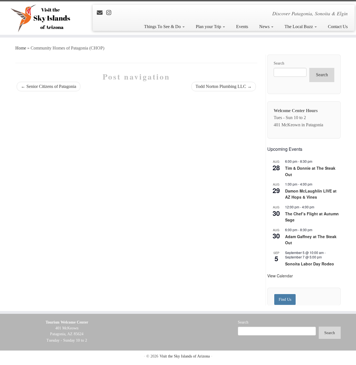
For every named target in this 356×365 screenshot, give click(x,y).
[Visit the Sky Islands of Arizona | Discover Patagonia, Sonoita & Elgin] (41, 18)
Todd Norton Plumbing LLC (224, 86)
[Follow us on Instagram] (110, 12)
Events (242, 26)
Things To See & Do (163, 26)
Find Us (285, 299)
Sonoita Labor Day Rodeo (309, 264)
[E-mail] (101, 12)
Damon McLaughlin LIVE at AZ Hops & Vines (311, 194)
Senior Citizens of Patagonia (48, 86)
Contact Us (338, 26)
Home (20, 48)
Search (279, 63)
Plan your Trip (209, 26)
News (265, 26)
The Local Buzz (299, 26)
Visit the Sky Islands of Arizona (185, 356)
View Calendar (280, 275)
